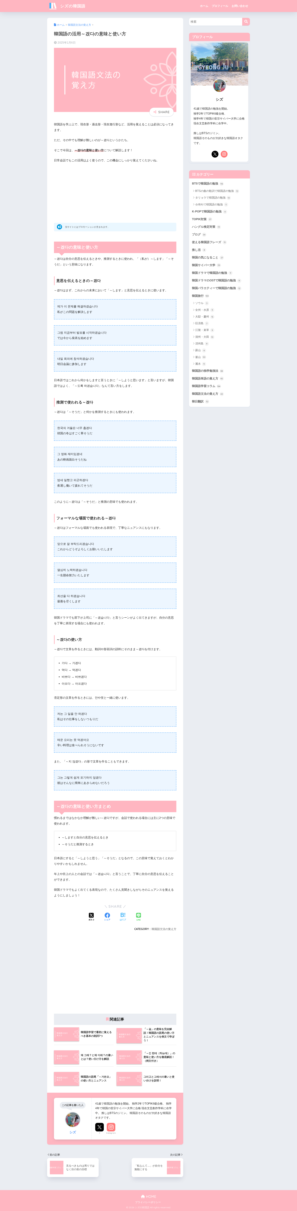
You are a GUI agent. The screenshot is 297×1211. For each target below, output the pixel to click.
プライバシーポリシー (148, 1202)
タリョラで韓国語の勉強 (212, 197)
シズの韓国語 (72, 5)
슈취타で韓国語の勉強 (211, 204)
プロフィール (220, 5)
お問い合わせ (240, 5)
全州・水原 (204, 309)
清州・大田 (204, 336)
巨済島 (201, 323)
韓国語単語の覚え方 (207, 378)
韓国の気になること (207, 257)
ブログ (198, 234)
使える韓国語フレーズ (209, 242)
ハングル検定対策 (206, 226)
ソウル (201, 303)
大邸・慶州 (204, 316)
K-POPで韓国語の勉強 (209, 211)
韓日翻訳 (200, 401)
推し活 (198, 250)
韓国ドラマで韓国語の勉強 (211, 273)
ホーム (204, 5)
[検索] (246, 22)
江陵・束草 (204, 330)
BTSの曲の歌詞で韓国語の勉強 (216, 190)
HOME (150, 1196)
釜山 (200, 357)
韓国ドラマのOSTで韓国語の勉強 (216, 280)
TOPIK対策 (201, 219)
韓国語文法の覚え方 (164, 929)
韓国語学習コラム (206, 386)
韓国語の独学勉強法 (207, 370)
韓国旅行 (200, 295)
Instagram (111, 1133)
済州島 (201, 343)
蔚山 (200, 350)
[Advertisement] (115, 192)
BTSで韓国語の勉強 (207, 183)
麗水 (200, 363)
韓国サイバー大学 (206, 265)
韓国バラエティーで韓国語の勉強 (216, 288)
